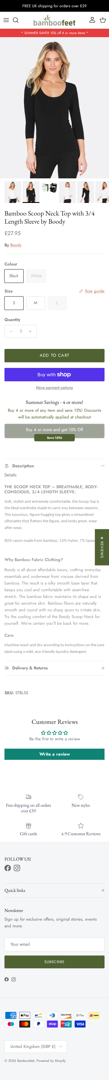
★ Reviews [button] (102, 547)
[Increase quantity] (32, 331)
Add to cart (54, 355)
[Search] (18, 20)
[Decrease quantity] (10, 331)
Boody (16, 245)
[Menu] (6, 20)
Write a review (54, 754)
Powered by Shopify (51, 1060)
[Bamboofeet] (54, 20)
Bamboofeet (25, 1060)
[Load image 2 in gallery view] (54, 107)
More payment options (54, 387)
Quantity (12, 320)
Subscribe (54, 961)
